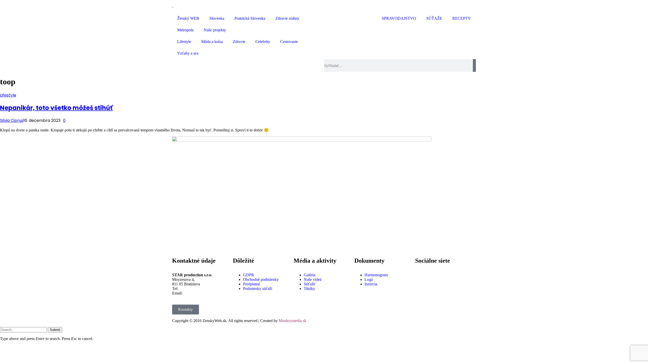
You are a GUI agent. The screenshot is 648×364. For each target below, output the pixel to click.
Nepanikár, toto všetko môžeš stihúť (56, 108)
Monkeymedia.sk (292, 320)
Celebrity (262, 41)
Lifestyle (184, 41)
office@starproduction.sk (204, 293)
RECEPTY (461, 18)
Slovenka (216, 18)
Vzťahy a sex (188, 53)
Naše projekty (215, 30)
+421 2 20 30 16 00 (195, 288)
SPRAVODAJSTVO (399, 18)
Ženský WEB (188, 18)
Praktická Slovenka (249, 18)
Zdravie (239, 41)
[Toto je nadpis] (421, 275)
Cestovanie (289, 41)
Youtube (434, 288)
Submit (55, 330)
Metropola (185, 30)
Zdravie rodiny (287, 18)
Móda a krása (212, 41)
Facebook (435, 271)
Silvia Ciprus (11, 120)
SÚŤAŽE (434, 18)
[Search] (474, 65)
